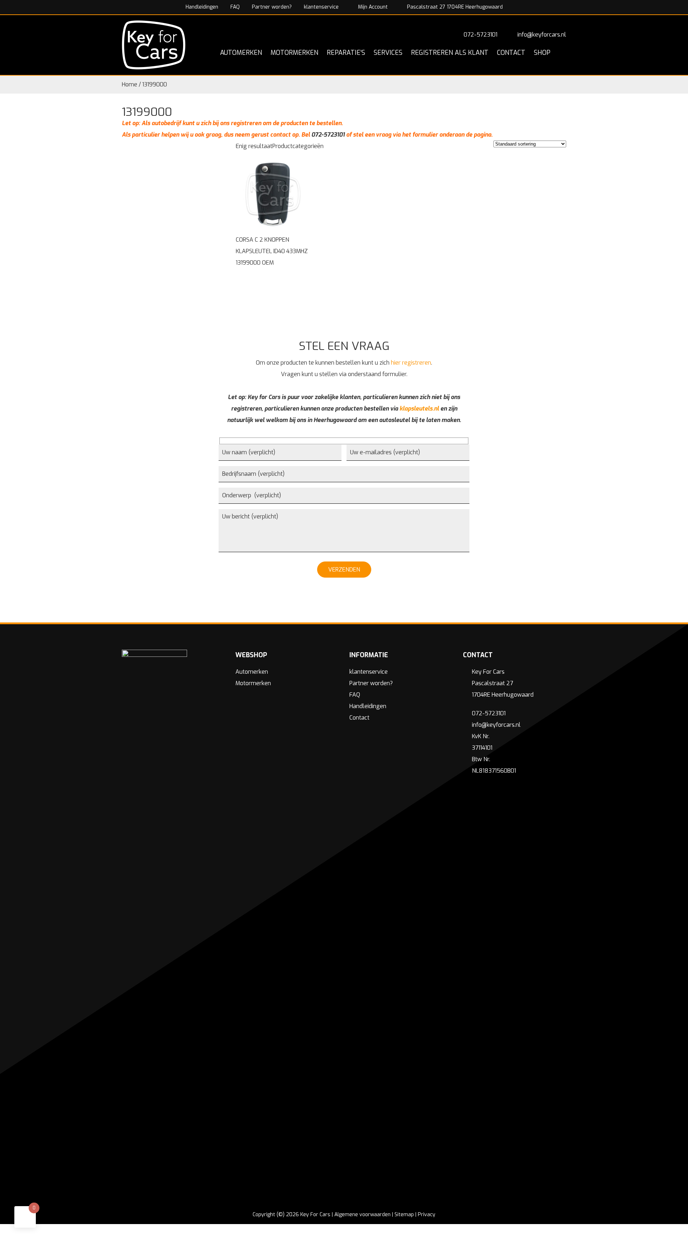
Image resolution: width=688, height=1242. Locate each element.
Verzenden (344, 569)
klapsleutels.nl (419, 408)
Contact (359, 717)
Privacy (426, 1214)
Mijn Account (372, 7)
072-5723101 (480, 34)
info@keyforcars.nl (541, 34)
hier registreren (411, 362)
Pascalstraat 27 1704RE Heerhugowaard (454, 7)
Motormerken (253, 683)
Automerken (251, 671)
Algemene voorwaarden (362, 1214)
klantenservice (321, 7)
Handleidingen (202, 7)
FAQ (235, 7)
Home (129, 84)
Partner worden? (272, 7)
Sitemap (404, 1214)
